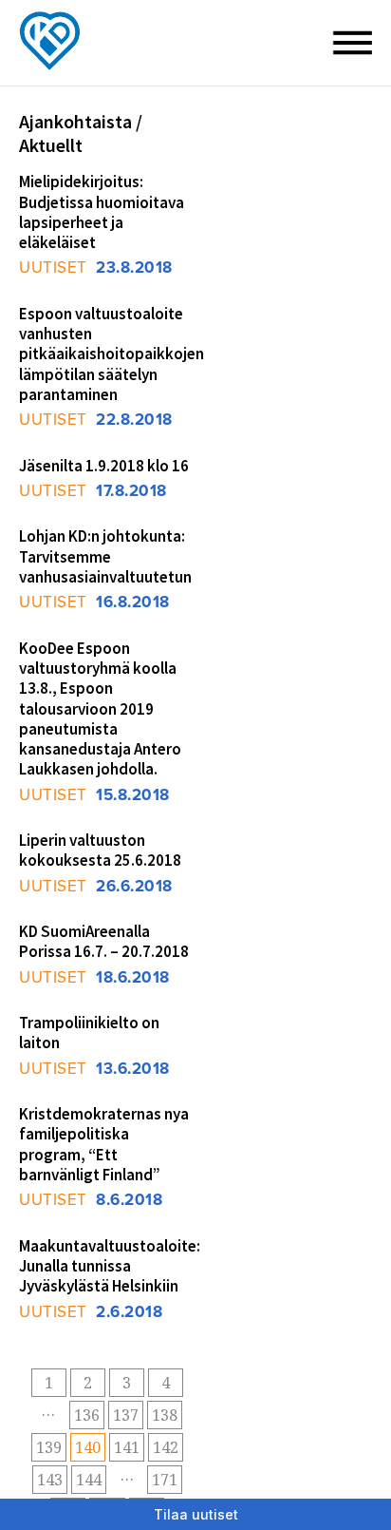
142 (165, 1447)
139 (49, 1447)
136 (87, 1415)
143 (50, 1479)
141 (127, 1447)
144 (89, 1479)
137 (126, 1415)
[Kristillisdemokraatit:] (57, 5)
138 (164, 1415)
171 (164, 1479)
